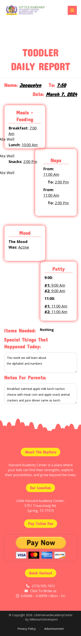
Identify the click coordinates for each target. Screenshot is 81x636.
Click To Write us (43, 591)
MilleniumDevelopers (43, 619)
